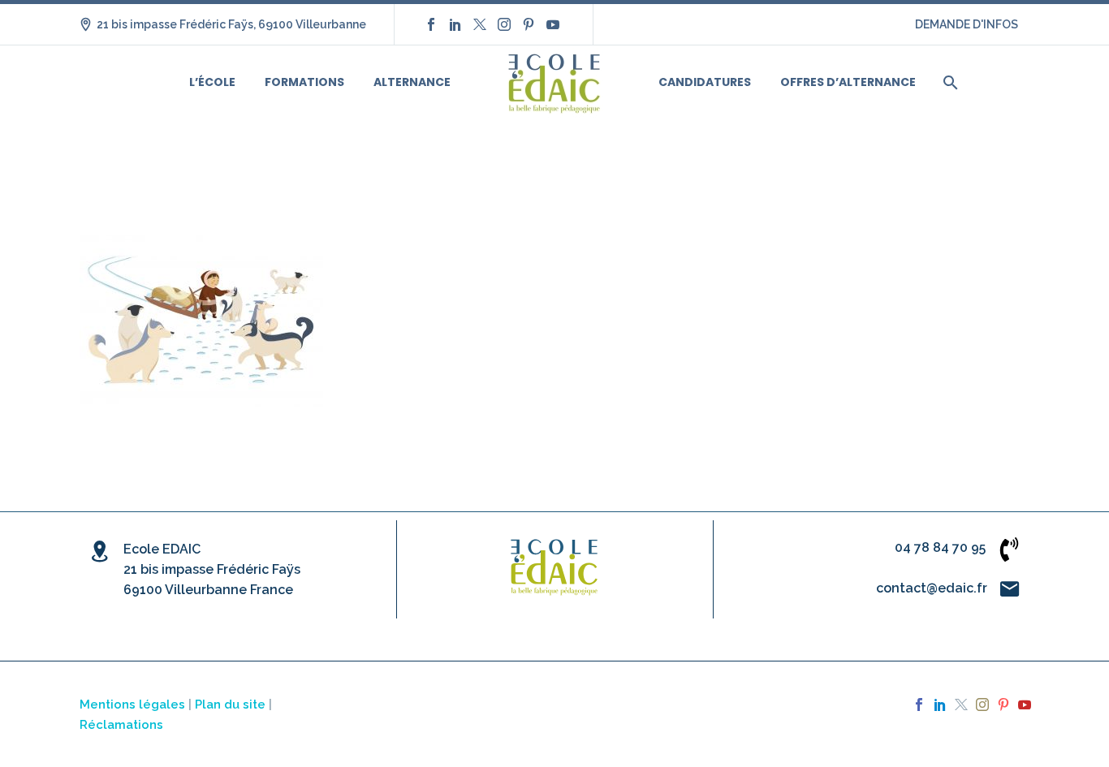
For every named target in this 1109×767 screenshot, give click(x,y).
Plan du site (230, 704)
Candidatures (704, 82)
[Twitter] (480, 24)
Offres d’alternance (848, 82)
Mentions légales (132, 704)
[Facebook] (431, 24)
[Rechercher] (948, 82)
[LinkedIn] (455, 24)
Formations (304, 82)
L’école (212, 82)
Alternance (412, 82)
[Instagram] (504, 24)
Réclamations (121, 724)
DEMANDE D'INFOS (966, 24)
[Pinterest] (528, 24)
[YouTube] (553, 24)
